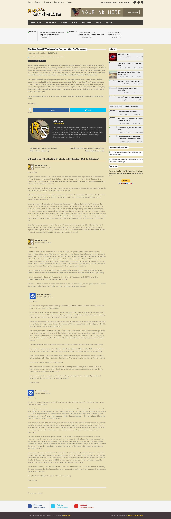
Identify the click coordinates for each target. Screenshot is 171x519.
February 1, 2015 (46, 37)
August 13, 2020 (125, 68)
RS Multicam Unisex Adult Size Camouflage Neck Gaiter (127, 153)
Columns (64, 22)
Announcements (35, 22)
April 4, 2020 (124, 77)
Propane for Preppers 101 (49, 34)
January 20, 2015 (86, 37)
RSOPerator (54, 53)
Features (109, 22)
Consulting (47, 2)
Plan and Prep (42, 294)
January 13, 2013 (125, 141)
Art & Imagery (51, 22)
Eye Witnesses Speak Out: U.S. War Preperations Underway (43, 149)
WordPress (66, 515)
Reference (49, 32)
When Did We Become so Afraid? (91, 34)
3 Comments (139, 132)
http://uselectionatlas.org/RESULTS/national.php (46, 362)
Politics (42, 61)
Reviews (74, 22)
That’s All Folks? (123, 54)
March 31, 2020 (125, 84)
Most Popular (116, 106)
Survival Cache (59, 2)
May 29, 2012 (124, 114)
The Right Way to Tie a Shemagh (129, 81)
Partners (69, 2)
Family (98, 22)
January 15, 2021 (125, 57)
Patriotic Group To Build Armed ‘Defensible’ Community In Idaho (129, 138)
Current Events (33, 61)
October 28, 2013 (115, 37)
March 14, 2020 (125, 93)
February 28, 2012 (125, 132)
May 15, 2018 (124, 100)
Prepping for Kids (90, 32)
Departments (87, 22)
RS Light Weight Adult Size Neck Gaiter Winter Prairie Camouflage (127, 160)
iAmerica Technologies (135, 515)
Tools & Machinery (58, 32)
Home (29, 2)
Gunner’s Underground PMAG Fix (129, 97)
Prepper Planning (115, 34)
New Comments (131, 106)
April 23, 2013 (41, 53)
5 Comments (136, 114)
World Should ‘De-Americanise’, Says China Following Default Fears (87, 149)
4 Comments (136, 123)
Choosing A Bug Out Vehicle (128, 112)
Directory (37, 2)
